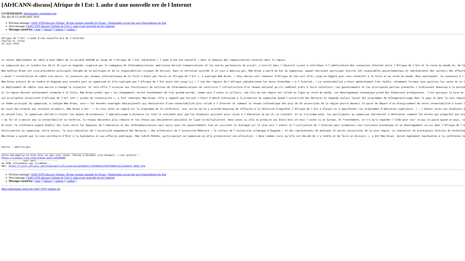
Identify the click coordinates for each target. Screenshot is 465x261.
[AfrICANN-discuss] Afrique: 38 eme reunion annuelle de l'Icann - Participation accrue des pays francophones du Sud (98, 22)
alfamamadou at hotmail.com (39, 13)
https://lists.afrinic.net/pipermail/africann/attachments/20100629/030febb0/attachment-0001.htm (77, 166)
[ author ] (71, 29)
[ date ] (38, 29)
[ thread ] (48, 29)
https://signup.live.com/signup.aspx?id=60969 (33, 157)
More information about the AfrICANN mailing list (30, 188)
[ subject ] (59, 29)
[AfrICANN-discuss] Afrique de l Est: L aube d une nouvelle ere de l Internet (70, 26)
